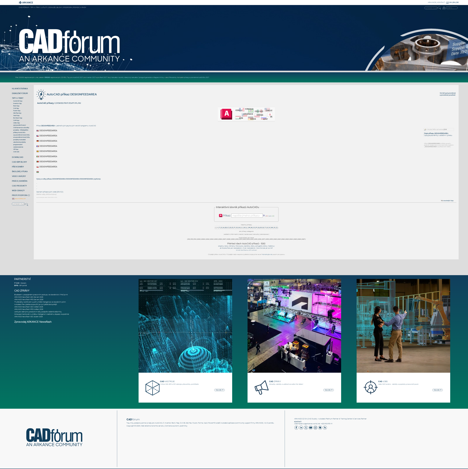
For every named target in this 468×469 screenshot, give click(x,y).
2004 (211, 239)
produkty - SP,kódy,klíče (20, 130)
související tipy (448, 200)
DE (457, 2)
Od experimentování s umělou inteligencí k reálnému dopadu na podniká (41, 314)
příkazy (186, 77)
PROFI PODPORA (20, 195)
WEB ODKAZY (18, 190)
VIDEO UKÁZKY (19, 176)
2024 (291, 239)
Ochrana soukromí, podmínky (176, 426)
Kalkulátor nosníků (117, 77)
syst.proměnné (450, 93)
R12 (189, 239)
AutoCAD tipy (17, 101)
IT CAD (16, 283)
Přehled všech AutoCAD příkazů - (246, 243)
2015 (255, 239)
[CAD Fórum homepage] (69, 62)
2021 (279, 239)
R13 (192, 239)
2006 (220, 239)
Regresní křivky (159, 77)
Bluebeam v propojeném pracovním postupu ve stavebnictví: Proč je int (41, 295)
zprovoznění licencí (19, 125)
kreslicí (241, 234)
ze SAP (270, 248)
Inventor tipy (17, 103)
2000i (203, 239)
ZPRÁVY (275, 381)
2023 (287, 239)
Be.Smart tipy (17, 118)
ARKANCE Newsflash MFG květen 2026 (28, 309)
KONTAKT (441, 2)
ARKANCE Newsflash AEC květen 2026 (28, 307)
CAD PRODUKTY (19, 186)
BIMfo (16, 286)
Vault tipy (16, 115)
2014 (251, 239)
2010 (236, 239)
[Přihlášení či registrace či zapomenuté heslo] (444, 9)
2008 (228, 239)
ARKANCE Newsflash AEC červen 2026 (28, 297)
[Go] (264, 215)
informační (234, 234)
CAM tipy (16, 120)
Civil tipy (16, 108)
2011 (240, 239)
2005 (216, 239)
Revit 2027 (103, 77)
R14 (195, 239)
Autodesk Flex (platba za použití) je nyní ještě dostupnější (35, 304)
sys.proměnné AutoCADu (21, 135)
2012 (244, 239)
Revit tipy (16, 106)
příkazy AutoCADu (19, 132)
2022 (283, 239)
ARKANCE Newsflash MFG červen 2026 (28, 300)
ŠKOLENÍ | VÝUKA (20, 171)
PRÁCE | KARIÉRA (19, 181)
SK (451, 2)
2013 (248, 239)
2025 (295, 239)
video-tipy (16, 123)
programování (17, 144)
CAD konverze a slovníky (21, 127)
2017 (263, 239)
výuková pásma (18, 147)
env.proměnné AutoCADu (21, 137)
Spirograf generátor (145, 77)
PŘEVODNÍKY (18, 167)
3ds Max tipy (17, 113)
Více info (219, 390)
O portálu (270, 423)
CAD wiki (16, 152)
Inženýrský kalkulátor (131, 77)
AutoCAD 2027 (78, 77)
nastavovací (248, 234)
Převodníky (172, 77)
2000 (198, 239)
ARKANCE (432, 2)
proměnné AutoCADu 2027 (200, 77)
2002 (207, 239)
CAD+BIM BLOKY (19, 162)
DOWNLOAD (17, 157)
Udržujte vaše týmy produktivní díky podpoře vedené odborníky (38, 312)
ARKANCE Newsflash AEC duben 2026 (28, 317)
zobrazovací (264, 234)
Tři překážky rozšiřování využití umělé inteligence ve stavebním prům (40, 302)
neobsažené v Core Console (256, 248)
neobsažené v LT (238, 248)
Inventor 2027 (91, 77)
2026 (299, 239)
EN (454, 2)
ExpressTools (226, 248)
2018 (267, 239)
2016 (259, 239)
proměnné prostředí (448, 95)
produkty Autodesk (19, 140)
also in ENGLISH (20, 198)
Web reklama (146, 426)
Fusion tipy (16, 110)
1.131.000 (47, 77)
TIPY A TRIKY (17, 98)
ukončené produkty (19, 142)
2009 (232, 239)
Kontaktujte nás (267, 254)
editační (227, 234)
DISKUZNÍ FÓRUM (20, 93)
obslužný (256, 234)
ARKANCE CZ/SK (300, 419)
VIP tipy (15, 149)
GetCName (244, 250)
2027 (303, 239)
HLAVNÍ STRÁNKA (20, 88)
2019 (271, 239)
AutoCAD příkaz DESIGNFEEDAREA (71, 94)
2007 (224, 239)
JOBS (383, 381)
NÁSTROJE (167, 381)
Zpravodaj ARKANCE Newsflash (33, 321)
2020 (275, 239)
